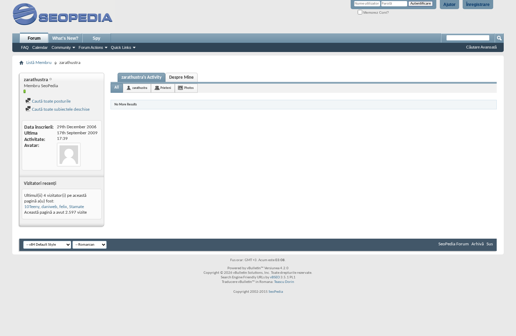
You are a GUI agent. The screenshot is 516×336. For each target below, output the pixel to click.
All (116, 88)
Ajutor (449, 4)
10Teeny (31, 207)
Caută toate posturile (51, 101)
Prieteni (165, 88)
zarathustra (139, 88)
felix (63, 207)
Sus (490, 244)
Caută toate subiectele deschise (60, 109)
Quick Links (121, 47)
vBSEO (275, 277)
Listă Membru (39, 62)
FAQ (25, 47)
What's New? (65, 38)
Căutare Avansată (481, 47)
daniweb (49, 207)
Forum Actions (91, 47)
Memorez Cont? (375, 12)
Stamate (76, 207)
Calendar (40, 47)
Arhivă (477, 244)
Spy (96, 38)
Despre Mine (181, 77)
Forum (34, 38)
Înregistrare (478, 4)
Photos (189, 88)
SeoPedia (276, 292)
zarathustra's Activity (141, 77)
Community (61, 47)
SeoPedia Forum (453, 244)
